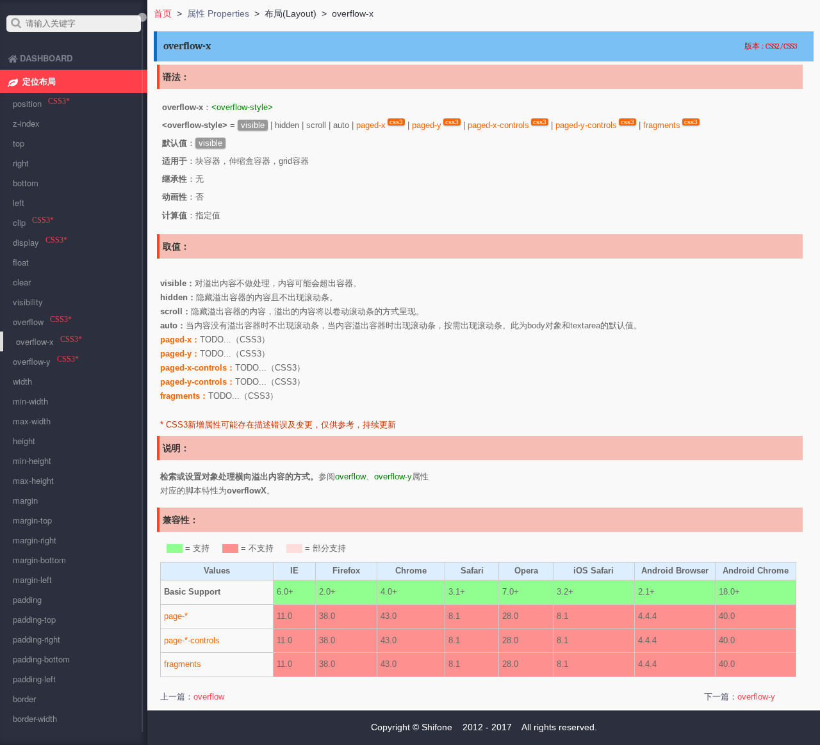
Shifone (437, 727)
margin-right (34, 540)
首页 (163, 13)
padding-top (34, 619)
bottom (25, 183)
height (24, 441)
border (24, 699)
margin (25, 500)
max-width (32, 421)
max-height (33, 480)
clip (19, 222)
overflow (350, 476)
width (22, 381)
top (18, 143)
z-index (26, 123)
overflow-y (393, 476)
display (26, 242)
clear (22, 282)
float (21, 262)
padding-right (36, 639)
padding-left (34, 679)
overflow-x (35, 341)
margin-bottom (39, 560)
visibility (28, 302)
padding (27, 599)
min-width (30, 401)
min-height (32, 460)
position (27, 103)
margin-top (32, 520)
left (18, 202)
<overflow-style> (242, 107)
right (21, 163)
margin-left (32, 579)
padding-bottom (41, 659)
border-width (35, 718)
